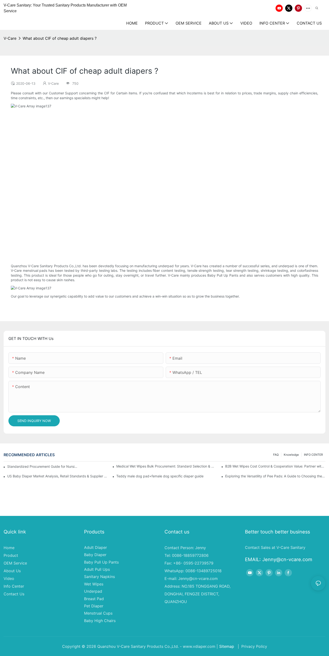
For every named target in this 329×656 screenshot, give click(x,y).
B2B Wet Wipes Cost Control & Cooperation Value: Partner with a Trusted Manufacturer (275, 466)
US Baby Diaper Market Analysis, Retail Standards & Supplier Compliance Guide (57, 476)
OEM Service (15, 563)
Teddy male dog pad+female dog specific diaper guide (160, 476)
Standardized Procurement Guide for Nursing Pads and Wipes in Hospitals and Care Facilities (43, 466)
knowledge (291, 454)
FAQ (276, 454)
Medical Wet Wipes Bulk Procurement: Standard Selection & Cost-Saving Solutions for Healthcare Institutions (166, 466)
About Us (12, 570)
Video (9, 578)
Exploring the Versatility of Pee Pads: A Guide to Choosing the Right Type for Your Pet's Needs (275, 476)
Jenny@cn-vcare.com (198, 578)
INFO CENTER (313, 454)
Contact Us (14, 593)
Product (11, 555)
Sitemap (226, 646)
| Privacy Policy (252, 646)
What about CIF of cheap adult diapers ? (60, 38)
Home (9, 547)
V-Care (10, 38)
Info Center (14, 586)
